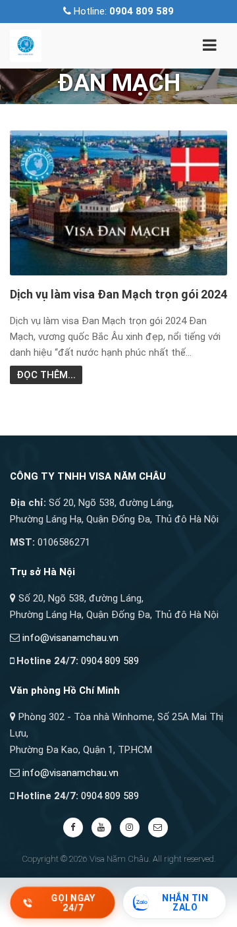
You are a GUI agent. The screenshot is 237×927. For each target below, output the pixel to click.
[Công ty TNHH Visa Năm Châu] (25, 45)
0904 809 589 (110, 661)
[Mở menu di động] (209, 47)
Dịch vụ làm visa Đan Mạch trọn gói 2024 (118, 294)
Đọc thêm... (46, 375)
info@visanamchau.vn (70, 638)
